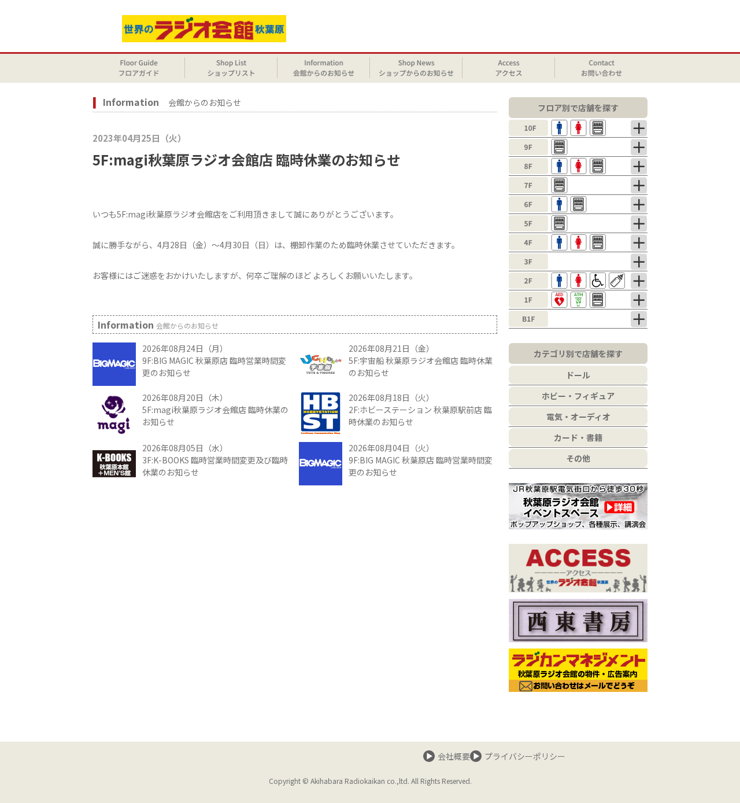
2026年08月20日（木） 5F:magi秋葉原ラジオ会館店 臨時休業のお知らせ (215, 410)
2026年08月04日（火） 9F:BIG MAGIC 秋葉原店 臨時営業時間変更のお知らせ (421, 460)
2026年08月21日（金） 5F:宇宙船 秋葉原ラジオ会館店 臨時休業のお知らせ (421, 360)
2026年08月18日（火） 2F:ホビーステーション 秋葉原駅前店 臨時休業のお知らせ (420, 410)
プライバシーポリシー (524, 756)
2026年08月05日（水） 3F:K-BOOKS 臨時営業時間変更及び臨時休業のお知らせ (215, 460)
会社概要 (454, 756)
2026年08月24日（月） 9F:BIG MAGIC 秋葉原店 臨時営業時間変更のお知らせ (214, 360)
